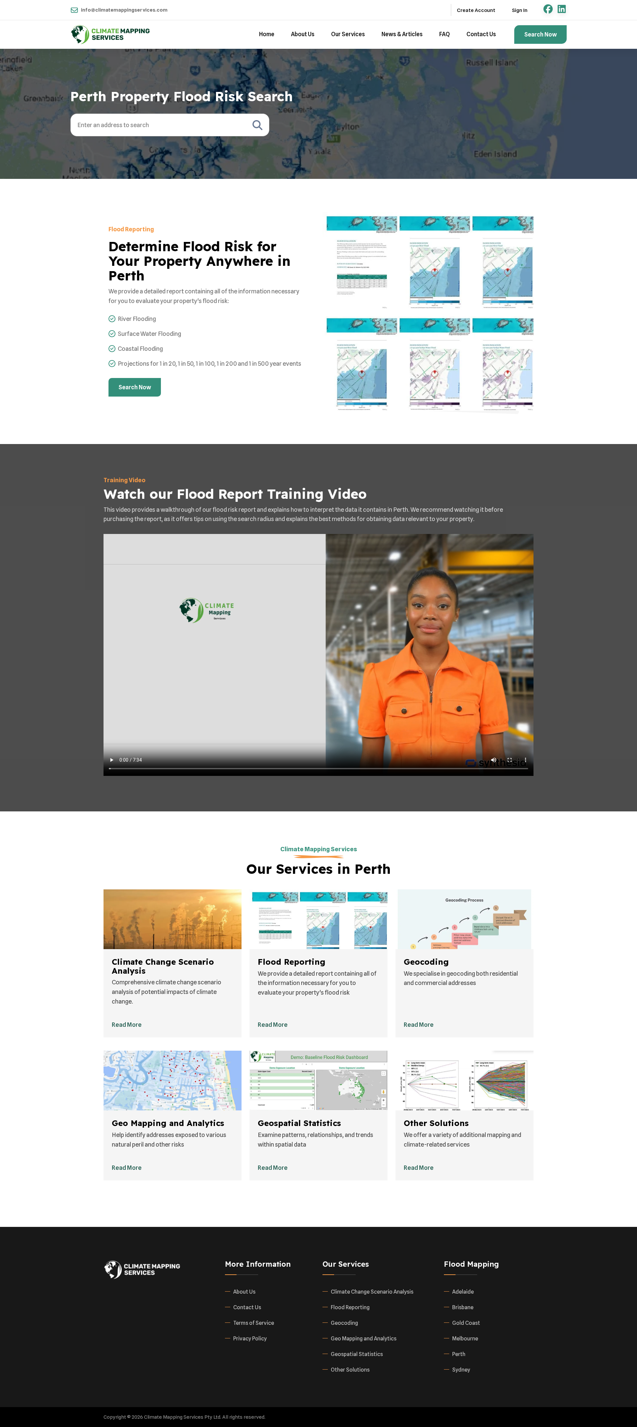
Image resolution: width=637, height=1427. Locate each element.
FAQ (444, 34)
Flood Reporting (350, 1307)
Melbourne (465, 1338)
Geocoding (344, 1323)
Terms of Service (253, 1323)
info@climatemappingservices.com (124, 10)
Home (266, 34)
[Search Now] (257, 125)
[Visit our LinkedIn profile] (562, 9)
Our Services (348, 34)
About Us (303, 34)
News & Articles (402, 34)
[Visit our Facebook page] (548, 9)
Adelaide (463, 1292)
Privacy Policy (250, 1338)
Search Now (540, 34)
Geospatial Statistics (357, 1354)
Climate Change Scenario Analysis (372, 1292)
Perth (458, 1354)
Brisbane (462, 1307)
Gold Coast (466, 1323)
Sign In (520, 10)
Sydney (461, 1370)
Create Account (476, 10)
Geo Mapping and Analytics (363, 1338)
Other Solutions (350, 1370)
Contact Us (481, 34)
